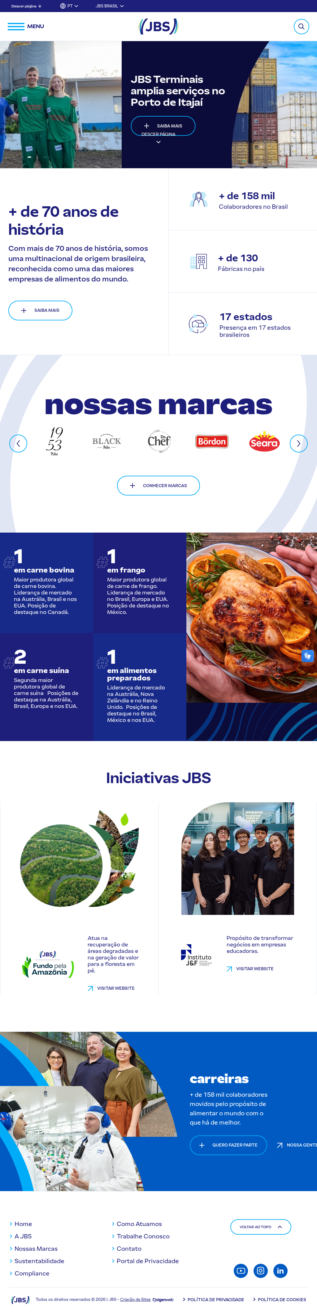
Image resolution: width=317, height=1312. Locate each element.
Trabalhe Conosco (143, 1236)
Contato (129, 1248)
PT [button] (70, 6)
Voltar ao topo (255, 1227)
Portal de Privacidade (148, 1261)
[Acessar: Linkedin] (280, 1271)
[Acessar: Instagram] (261, 1271)
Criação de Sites (135, 1299)
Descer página (24, 6)
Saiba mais (48, 126)
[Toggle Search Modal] (301, 26)
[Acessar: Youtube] (241, 1271)
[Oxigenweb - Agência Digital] (163, 1299)
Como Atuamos (139, 1224)
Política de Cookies (282, 1299)
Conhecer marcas (165, 485)
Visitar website (116, 988)
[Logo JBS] (20, 1300)
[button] (14, 157)
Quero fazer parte (235, 1145)
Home (23, 1224)
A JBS (23, 1236)
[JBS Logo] (158, 27)
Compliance (32, 1273)
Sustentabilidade (39, 1261)
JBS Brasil (107, 6)
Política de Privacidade (216, 1299)
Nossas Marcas (36, 1248)
